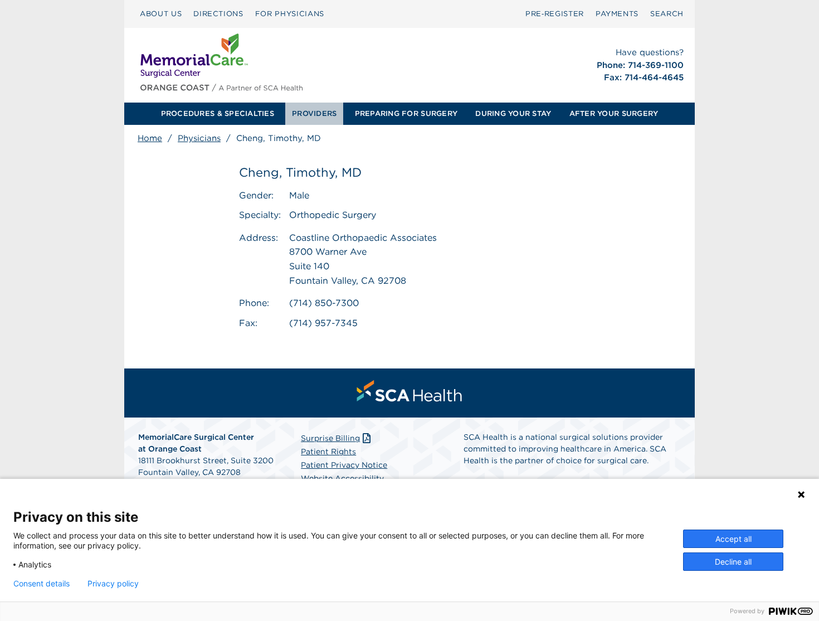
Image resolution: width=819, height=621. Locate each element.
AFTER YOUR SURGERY (614, 113)
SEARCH (667, 13)
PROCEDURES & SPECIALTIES (217, 113)
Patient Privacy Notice (344, 464)
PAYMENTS (617, 13)
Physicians (199, 138)
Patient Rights (328, 451)
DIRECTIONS (218, 13)
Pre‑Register (554, 13)
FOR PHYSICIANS (289, 13)
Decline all (733, 561)
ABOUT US (161, 13)
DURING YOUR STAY (513, 113)
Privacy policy (113, 583)
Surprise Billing (330, 438)
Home (150, 138)
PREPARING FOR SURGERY (406, 113)
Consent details (41, 583)
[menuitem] (160, 14)
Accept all (733, 539)
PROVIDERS (314, 113)
